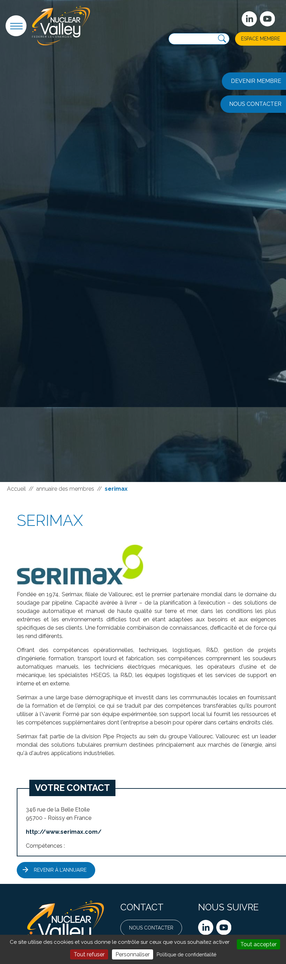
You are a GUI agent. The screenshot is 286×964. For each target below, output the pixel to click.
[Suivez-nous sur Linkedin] (249, 18)
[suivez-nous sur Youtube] (267, 18)
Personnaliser (132, 954)
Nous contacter (151, 928)
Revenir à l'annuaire (60, 870)
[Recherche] (222, 38)
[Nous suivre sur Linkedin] (205, 927)
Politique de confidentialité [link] (186, 954)
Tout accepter (258, 944)
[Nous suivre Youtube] (224, 927)
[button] (16, 25)
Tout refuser (89, 954)
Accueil (16, 488)
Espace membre (260, 38)
